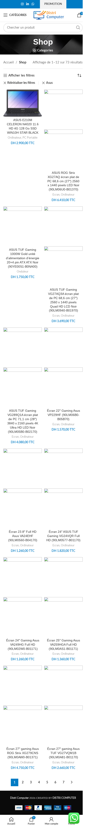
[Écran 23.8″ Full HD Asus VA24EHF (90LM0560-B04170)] (22, 468)
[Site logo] (49, 15)
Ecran (56, 194)
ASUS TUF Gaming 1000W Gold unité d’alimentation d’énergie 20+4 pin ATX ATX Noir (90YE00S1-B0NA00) (22, 258)
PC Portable (29, 137)
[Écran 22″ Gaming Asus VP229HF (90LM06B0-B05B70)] (63, 347)
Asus (49, 82)
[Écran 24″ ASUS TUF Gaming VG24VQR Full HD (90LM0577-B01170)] (63, 468)
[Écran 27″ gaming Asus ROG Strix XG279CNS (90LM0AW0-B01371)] (22, 685)
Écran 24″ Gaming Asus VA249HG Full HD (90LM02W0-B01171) (22, 645)
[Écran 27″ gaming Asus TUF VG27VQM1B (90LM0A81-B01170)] (63, 685)
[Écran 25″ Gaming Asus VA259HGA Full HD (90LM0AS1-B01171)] (63, 576)
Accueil (8, 62)
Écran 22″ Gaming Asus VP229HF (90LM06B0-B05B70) (63, 415)
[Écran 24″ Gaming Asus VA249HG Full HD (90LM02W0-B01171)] (22, 576)
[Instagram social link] (22, 4)
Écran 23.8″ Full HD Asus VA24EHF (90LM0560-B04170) (22, 536)
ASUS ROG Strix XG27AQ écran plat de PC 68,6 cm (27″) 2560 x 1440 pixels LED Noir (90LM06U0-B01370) (63, 181)
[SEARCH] (78, 27)
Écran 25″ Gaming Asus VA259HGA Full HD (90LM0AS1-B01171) (63, 645)
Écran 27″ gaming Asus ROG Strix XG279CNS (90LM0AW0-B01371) (22, 753)
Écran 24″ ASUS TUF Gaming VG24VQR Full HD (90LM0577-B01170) (63, 536)
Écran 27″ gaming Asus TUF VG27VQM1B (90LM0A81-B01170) (63, 753)
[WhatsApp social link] (33, 4)
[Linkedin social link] (27, 4)
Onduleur (22, 271)
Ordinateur (14, 137)
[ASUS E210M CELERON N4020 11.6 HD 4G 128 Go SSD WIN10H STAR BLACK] (22, 102)
